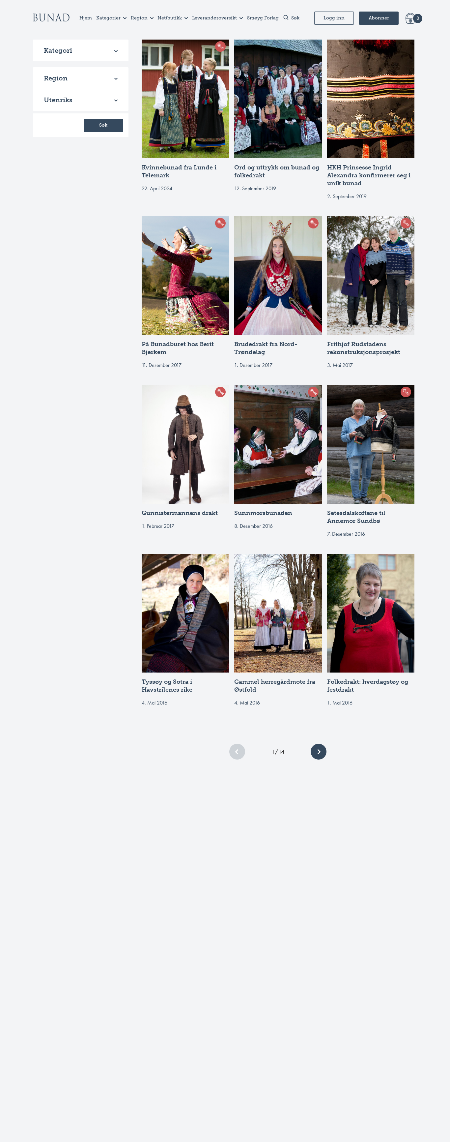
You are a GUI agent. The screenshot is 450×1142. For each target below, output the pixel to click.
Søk (103, 125)
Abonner (379, 18)
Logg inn (334, 18)
